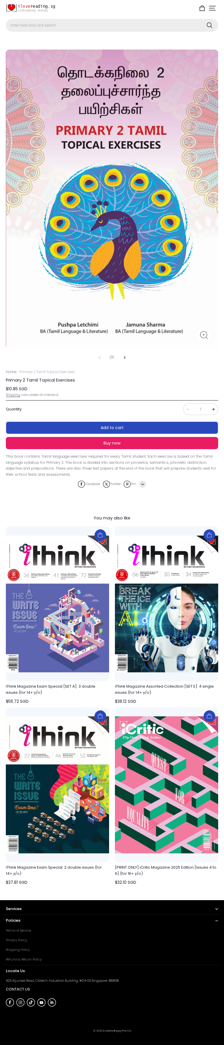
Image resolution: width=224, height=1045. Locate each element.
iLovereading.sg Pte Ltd (117, 1030)
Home (11, 371)
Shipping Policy (18, 949)
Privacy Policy (16, 940)
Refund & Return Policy (24, 959)
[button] (212, 8)
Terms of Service (18, 930)
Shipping (13, 394)
